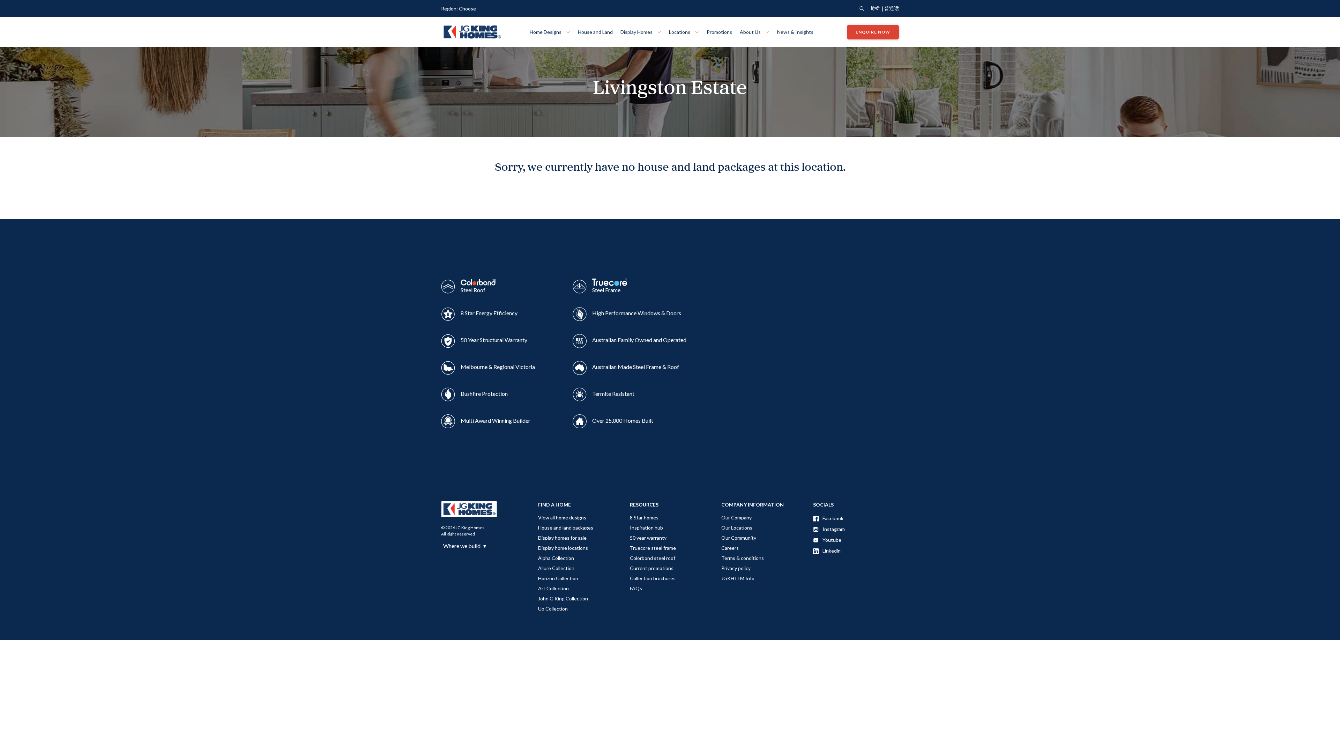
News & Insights (795, 32)
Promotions (719, 32)
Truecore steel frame (653, 548)
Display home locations (563, 548)
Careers (730, 548)
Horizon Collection (558, 578)
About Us (751, 32)
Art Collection (553, 588)
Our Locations (736, 528)
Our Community (738, 538)
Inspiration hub (646, 528)
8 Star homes (644, 517)
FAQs (636, 588)
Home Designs (546, 32)
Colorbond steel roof (652, 558)
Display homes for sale (562, 538)
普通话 (891, 8)
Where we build (464, 546)
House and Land (595, 32)
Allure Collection (556, 568)
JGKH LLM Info (737, 578)
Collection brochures (653, 578)
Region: (458, 9)
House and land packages (565, 528)
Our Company (736, 517)
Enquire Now (873, 32)
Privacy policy (736, 568)
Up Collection (553, 609)
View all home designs (562, 517)
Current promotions (651, 568)
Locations (680, 32)
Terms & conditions (742, 558)
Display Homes (637, 32)
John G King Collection (563, 598)
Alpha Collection (556, 558)
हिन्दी (875, 8)
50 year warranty (648, 538)
